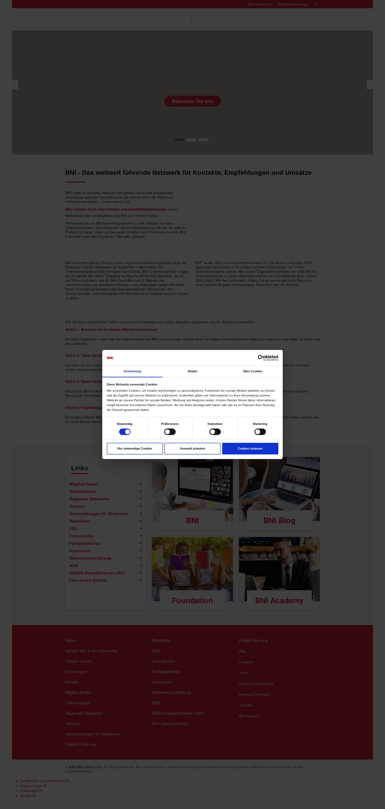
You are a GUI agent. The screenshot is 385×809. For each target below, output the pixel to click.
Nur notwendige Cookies (135, 448)
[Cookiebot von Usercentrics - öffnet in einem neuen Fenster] (260, 358)
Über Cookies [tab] (252, 371)
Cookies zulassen (250, 448)
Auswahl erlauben (192, 448)
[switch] (170, 432)
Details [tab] (193, 371)
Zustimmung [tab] (132, 371)
